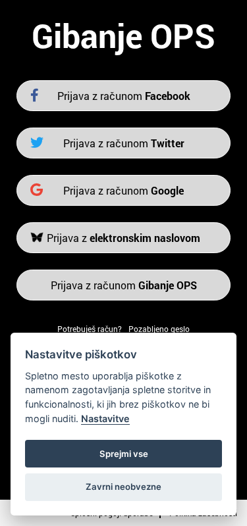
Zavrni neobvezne (123, 486)
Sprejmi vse (123, 453)
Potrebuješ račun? (89, 328)
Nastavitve (105, 418)
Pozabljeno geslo (159, 328)
